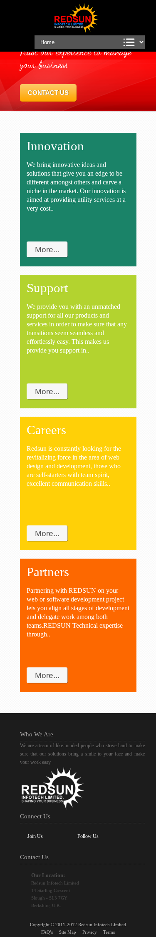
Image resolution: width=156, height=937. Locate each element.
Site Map (67, 932)
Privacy (89, 932)
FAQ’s (47, 932)
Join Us (35, 836)
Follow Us (88, 836)
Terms (109, 932)
